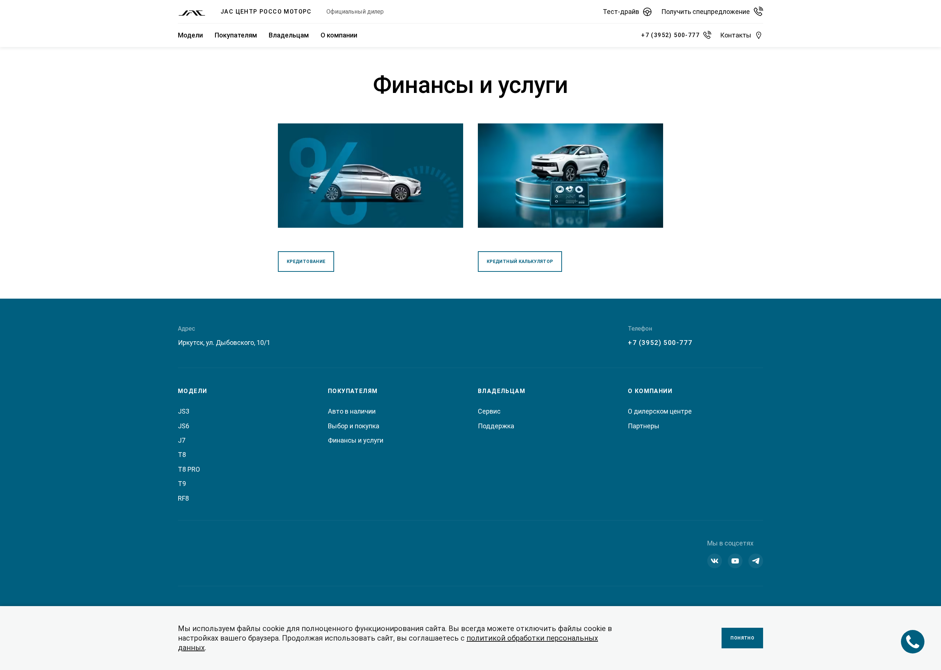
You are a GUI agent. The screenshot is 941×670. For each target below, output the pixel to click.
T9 (182, 483)
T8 (182, 454)
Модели (190, 35)
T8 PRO (189, 469)
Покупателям (236, 35)
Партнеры (643, 426)
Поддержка (496, 426)
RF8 (183, 498)
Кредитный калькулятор (520, 261)
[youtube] (735, 561)
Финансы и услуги (355, 440)
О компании (339, 35)
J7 (181, 440)
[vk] (714, 561)
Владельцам (289, 35)
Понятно (742, 638)
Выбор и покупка (353, 426)
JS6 (183, 426)
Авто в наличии (352, 411)
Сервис (489, 411)
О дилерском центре (660, 411)
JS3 (183, 411)
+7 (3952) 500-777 (660, 342)
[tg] (755, 561)
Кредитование (306, 261)
